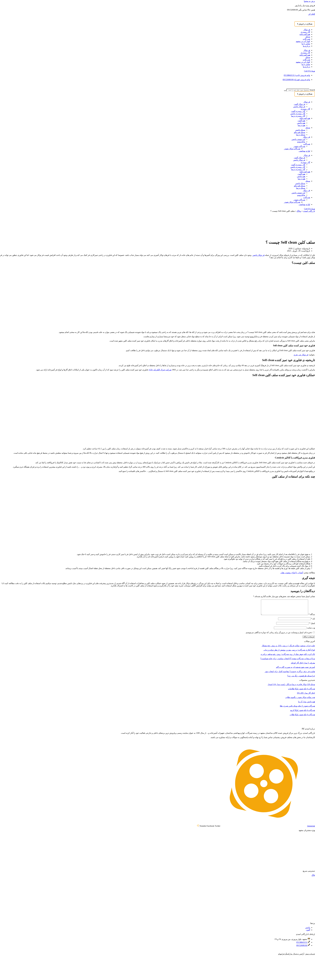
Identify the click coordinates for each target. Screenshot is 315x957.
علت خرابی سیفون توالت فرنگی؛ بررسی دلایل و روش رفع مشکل (288, 646)
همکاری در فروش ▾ (304, 24)
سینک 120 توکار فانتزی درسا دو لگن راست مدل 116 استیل (291, 684)
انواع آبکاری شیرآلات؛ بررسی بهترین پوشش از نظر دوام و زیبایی (289, 650)
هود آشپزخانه (304, 34)
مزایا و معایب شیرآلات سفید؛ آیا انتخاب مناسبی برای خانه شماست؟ (287, 658)
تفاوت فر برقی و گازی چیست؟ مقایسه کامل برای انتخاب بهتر (290, 671)
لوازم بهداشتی (304, 151)
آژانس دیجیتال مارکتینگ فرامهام (291, 954)
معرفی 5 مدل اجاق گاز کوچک (303, 663)
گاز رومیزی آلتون (298, 111)
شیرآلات (306, 144)
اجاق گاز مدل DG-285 (306, 693)
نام (313, 619)
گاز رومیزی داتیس (297, 114)
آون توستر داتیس (298, 139)
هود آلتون (301, 121)
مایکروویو (301, 142)
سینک (308, 37)
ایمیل (312, 623)
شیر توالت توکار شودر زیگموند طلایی (300, 697)
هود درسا (301, 125)
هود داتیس (301, 123)
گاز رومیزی (305, 32)
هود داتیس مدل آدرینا (306, 702)
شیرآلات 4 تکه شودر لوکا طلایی (302, 715)
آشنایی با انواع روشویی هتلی (291, 573)
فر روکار (306, 137)
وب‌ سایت (311, 628)
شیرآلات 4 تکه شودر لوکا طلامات (301, 689)
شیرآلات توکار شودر (292, 149)
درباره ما (306, 46)
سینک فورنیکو (299, 132)
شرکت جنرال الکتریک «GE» (160, 370)
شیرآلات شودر (299, 146)
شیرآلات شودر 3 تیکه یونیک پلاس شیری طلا (297, 706)
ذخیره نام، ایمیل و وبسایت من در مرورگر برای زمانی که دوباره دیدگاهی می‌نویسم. (278, 632)
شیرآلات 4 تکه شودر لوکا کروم (302, 710)
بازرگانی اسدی (309, 211)
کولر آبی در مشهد (303, 41)
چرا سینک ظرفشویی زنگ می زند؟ (301, 676)
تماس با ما (306, 44)
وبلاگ (299, 211)
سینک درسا (300, 135)
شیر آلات (306, 39)
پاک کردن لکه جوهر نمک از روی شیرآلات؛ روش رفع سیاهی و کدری (287, 654)
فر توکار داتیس (299, 106)
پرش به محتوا (309, 1)
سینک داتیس (300, 130)
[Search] (285, 90)
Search (312, 90)
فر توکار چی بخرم (301, 355)
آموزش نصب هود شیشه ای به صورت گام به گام (295, 667)
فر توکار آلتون (299, 104)
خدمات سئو (310, 954)
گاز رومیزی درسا (298, 116)
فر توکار (306, 30)
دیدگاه (312, 614)
